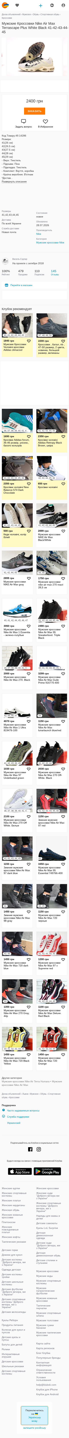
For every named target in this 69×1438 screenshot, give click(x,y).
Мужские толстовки (47, 1320)
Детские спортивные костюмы (13, 1372)
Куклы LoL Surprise (47, 1228)
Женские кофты (11, 1237)
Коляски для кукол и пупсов (13, 1331)
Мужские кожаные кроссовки (46, 1299)
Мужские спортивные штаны (48, 1314)
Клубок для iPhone (47, 1389)
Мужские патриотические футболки (45, 1291)
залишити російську (34, 1427)
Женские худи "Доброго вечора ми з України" (47, 1196)
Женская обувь (10, 1210)
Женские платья (11, 1200)
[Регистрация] (52, 5)
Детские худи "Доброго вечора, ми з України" (48, 1245)
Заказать (35, 111)
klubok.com (5, 5)
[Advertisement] (34, 86)
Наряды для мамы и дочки (48, 1217)
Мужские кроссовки (47, 1271)
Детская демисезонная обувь (48, 1254)
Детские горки (10, 1250)
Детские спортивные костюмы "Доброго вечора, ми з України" (13, 1303)
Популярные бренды (48, 1357)
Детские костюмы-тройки (12, 1275)
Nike (38, 233)
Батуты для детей (12, 1344)
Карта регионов (45, 1348)
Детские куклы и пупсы (11, 1338)
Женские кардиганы (13, 1205)
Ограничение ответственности (45, 1371)
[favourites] (17, 5)
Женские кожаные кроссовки (12, 1216)
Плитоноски (8, 1222)
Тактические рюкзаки (14, 1241)
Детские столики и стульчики (46, 1261)
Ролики (6, 1349)
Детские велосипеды (14, 1311)
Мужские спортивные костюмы (48, 1282)
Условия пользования (43, 1378)
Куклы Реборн (10, 1320)
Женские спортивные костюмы (14, 1194)
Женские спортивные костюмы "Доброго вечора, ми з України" (48, 1207)
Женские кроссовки (47, 1188)
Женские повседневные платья (10, 1229)
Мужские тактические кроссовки (48, 1334)
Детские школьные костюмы (12, 1283)
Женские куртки (11, 1188)
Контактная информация (43, 1364)
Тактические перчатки (43, 1307)
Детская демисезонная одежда (44, 1235)
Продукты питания (12, 1325)
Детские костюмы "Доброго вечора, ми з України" (14, 1262)
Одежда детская (11, 1269)
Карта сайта (43, 1343)
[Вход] (63, 5)
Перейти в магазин (21, 285)
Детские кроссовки (12, 1361)
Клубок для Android (47, 1394)
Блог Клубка (43, 1353)
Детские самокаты (46, 1223)
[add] (41, 5)
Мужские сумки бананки (45, 1326)
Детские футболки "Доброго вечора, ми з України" (14, 1292)
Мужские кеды (44, 1276)
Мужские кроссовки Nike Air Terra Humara (26, 1081)
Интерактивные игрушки (11, 1355)
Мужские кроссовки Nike (50, 242)
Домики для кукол (12, 1254)
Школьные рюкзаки (13, 1366)
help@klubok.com (46, 1384)
